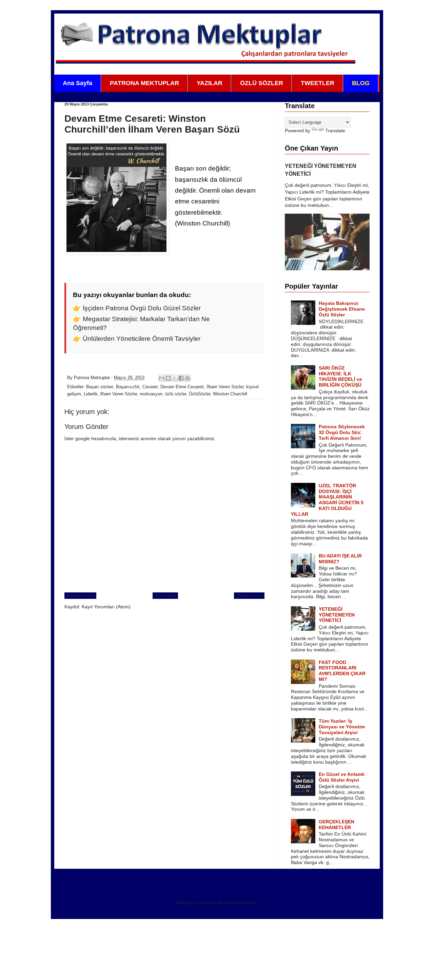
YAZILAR (209, 83)
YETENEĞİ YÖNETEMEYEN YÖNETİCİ (337, 614)
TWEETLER (317, 83)
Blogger (184, 902)
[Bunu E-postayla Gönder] (161, 378)
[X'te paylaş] (174, 378)
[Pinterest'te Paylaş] (187, 378)
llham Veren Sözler (118, 394)
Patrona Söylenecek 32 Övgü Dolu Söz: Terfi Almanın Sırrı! (342, 432)
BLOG (361, 83)
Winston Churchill (230, 394)
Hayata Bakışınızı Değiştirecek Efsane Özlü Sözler (342, 308)
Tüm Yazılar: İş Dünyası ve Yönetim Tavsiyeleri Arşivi (342, 726)
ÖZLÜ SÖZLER (261, 83)
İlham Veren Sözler (224, 387)
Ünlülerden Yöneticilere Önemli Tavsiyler (141, 338)
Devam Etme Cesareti (182, 387)
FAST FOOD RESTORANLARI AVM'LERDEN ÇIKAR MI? (342, 671)
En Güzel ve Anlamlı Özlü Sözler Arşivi (341, 777)
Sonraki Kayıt (80, 595)
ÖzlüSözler (199, 394)
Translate (335, 130)
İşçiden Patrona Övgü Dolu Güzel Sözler (142, 308)
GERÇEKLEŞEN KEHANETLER (336, 824)
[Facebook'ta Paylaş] (181, 378)
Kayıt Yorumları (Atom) (106, 606)
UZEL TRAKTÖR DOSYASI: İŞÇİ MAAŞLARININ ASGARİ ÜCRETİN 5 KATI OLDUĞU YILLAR (327, 500)
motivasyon (151, 394)
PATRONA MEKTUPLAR (144, 83)
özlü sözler (175, 394)
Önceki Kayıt (249, 595)
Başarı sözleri (99, 387)
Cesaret (150, 387)
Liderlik (91, 394)
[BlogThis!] (168, 378)
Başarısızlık (128, 387)
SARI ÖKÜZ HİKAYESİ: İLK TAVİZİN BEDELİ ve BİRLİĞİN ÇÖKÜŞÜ (340, 376)
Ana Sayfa (77, 83)
